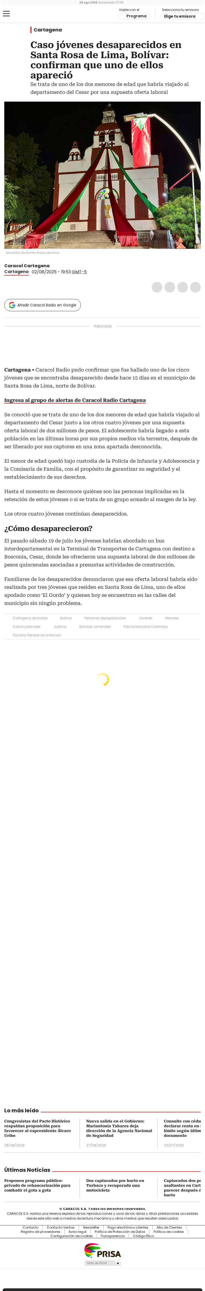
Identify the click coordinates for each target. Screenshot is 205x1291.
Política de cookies (168, 1232)
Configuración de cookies (71, 1236)
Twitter (169, 287)
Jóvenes (145, 618)
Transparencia (112, 1236)
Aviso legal (77, 1232)
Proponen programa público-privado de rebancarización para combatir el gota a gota (37, 1185)
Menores (172, 618)
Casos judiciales (27, 626)
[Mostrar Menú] (6, 13)
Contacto (30, 1227)
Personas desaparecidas (105, 618)
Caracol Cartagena (27, 266)
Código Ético (143, 1236)
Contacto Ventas (61, 1227)
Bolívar (66, 618)
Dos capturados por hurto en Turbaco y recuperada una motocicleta (115, 1185)
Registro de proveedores (40, 1232)
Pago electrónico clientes (128, 1227)
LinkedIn (182, 287)
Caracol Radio (25, 14)
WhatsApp (195, 287)
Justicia (59, 626)
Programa (137, 16)
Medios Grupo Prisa (103, 1263)
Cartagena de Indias (30, 618)
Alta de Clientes (169, 1227)
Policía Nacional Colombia (146, 626)
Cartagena (48, 30)
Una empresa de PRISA (102, 1250)
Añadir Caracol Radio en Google (46, 305)
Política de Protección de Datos (120, 1232)
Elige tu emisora (179, 16)
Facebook (157, 287)
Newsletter (91, 1227)
